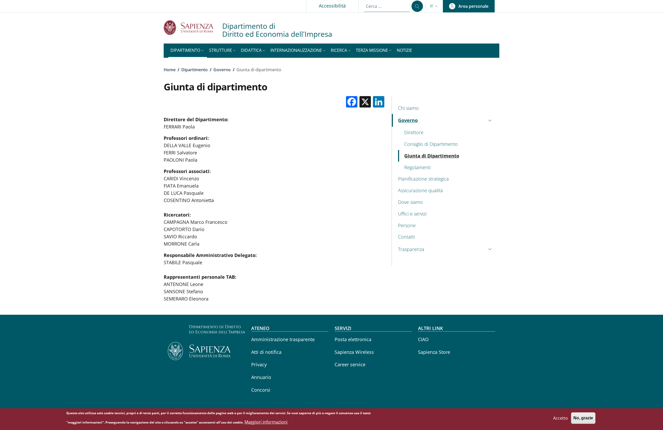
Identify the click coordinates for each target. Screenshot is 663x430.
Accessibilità (332, 6)
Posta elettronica (353, 339)
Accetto (560, 418)
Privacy (259, 364)
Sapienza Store (434, 352)
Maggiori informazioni (265, 422)
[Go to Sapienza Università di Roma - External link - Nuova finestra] (193, 27)
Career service (350, 364)
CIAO (423, 339)
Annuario (261, 377)
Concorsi (260, 390)
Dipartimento (194, 70)
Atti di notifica (266, 352)
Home (170, 70)
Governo (222, 70)
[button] (434, 6)
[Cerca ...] (417, 6)
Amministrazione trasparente (283, 339)
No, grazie (583, 418)
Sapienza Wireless (354, 352)
